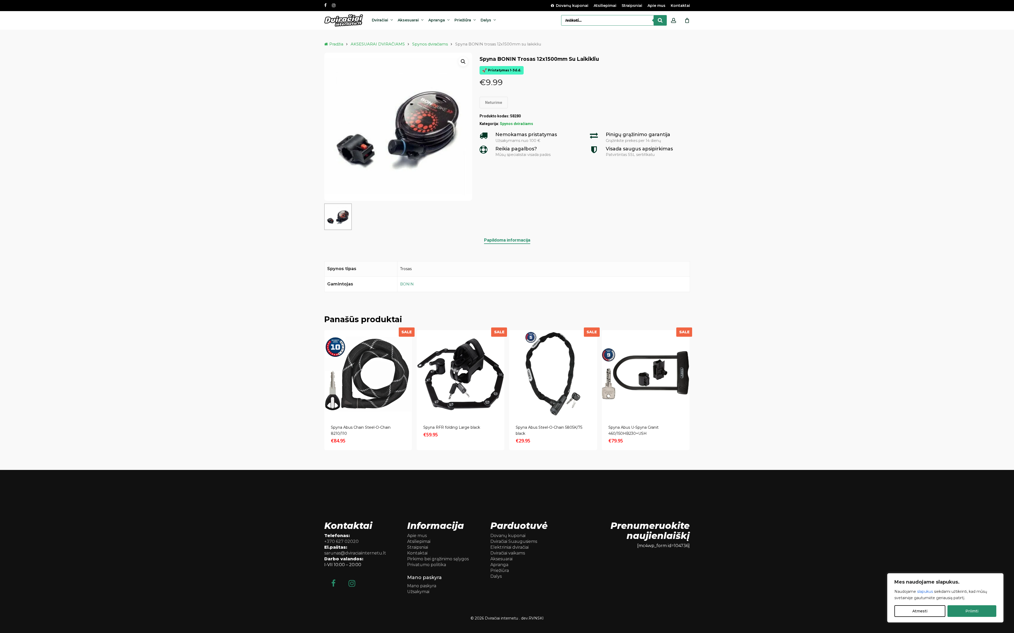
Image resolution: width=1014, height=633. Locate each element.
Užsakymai (418, 591)
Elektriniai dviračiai (509, 547)
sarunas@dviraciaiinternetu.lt (355, 553)
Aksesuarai (501, 558)
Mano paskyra (421, 585)
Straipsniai (417, 547)
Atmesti (919, 611)
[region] (945, 597)
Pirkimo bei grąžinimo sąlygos (438, 558)
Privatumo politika (426, 564)
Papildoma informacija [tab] (507, 240)
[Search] (660, 20)
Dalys (496, 576)
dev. (525, 618)
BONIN (407, 284)
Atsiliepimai (418, 541)
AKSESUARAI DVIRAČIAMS (378, 44)
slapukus (925, 591)
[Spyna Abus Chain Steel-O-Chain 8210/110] (368, 374)
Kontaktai (417, 553)
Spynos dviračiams (430, 44)
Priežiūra (499, 570)
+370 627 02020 (341, 541)
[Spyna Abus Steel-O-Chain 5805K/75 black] (553, 374)
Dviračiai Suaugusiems (513, 541)
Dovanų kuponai (507, 535)
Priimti (971, 611)
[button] (463, 61)
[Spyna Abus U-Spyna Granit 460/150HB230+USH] (645, 374)
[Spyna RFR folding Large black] (460, 374)
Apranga (499, 564)
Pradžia (336, 44)
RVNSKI (536, 618)
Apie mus (417, 535)
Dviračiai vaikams (507, 553)
